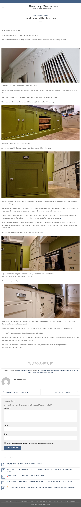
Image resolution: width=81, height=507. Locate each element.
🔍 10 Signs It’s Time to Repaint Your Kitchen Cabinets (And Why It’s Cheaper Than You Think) (39, 481)
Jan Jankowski (49, 24)
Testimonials (71, 501)
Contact (49, 501)
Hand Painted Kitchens (40, 15)
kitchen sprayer (36, 372)
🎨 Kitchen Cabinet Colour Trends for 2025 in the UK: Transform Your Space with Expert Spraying (40, 487)
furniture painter (51, 370)
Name (6, 425)
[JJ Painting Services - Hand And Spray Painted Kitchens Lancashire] (40, 7)
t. (42, 232)
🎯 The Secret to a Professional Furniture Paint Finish (25, 476)
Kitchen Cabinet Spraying (24, 501)
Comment (7, 408)
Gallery (42, 501)
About (12, 501)
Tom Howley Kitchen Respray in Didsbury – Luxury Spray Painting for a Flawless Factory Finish (39, 469)
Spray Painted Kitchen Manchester (17, 392)
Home (6, 501)
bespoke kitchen (41, 370)
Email (6, 434)
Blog (36, 501)
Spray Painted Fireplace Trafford (65, 392)
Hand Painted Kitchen (62, 370)
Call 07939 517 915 (60, 501)
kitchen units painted (47, 372)
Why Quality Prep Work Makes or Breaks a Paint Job (25, 463)
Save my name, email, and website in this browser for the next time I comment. (30, 443)
